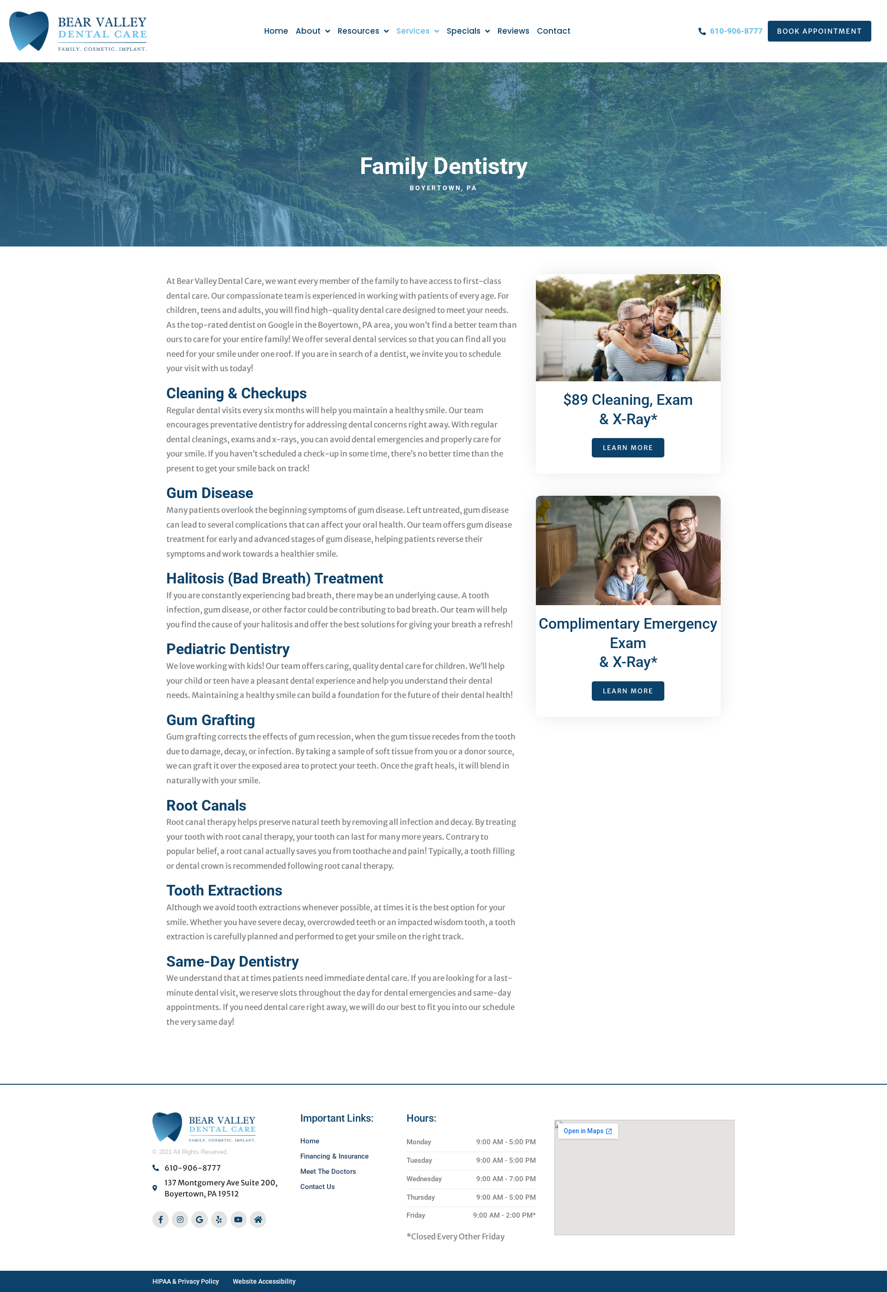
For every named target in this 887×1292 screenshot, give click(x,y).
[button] (819, 31)
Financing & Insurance (334, 1156)
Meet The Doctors (328, 1171)
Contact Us (317, 1187)
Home (309, 1141)
